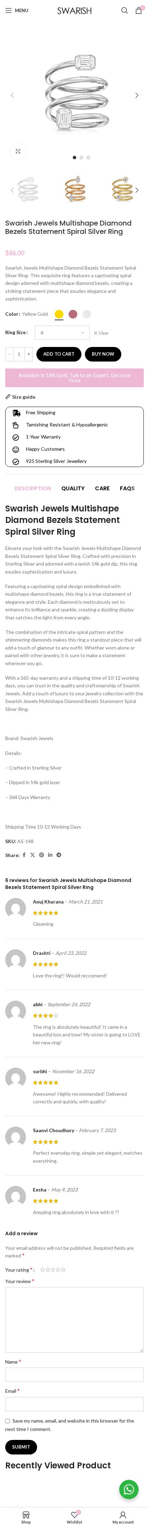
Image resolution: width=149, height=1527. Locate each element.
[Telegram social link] (58, 855)
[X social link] (32, 855)
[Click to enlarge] (18, 151)
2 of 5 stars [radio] (47, 1269)
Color (11, 314)
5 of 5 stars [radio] (63, 1269)
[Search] (125, 10)
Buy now (103, 354)
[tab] (33, 488)
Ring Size (15, 332)
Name (13, 1361)
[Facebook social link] (24, 855)
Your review (19, 1281)
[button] (12, 95)
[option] (74, 157)
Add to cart (58, 354)
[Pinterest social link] (41, 855)
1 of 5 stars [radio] (42, 1269)
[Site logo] (74, 10)
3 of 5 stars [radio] (52, 1269)
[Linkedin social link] (50, 855)
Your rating (19, 1269)
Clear (104, 333)
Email (12, 1390)
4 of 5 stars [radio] (58, 1269)
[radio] (59, 314)
